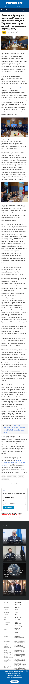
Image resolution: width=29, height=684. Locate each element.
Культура (6, 624)
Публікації (18, 604)
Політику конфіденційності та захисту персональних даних (14, 677)
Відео (16, 612)
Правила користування (7, 647)
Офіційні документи (18, 629)
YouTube (18, 514)
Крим (3, 476)
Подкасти (18, 602)
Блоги (16, 614)
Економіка (6, 612)
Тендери (6, 650)
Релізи (16, 632)
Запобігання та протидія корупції (8, 653)
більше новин (14, 517)
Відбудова (6, 607)
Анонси (23, 6)
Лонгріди (17, 619)
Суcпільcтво (7, 622)
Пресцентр (17, 6)
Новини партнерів (18, 623)
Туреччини (23, 88)
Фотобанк (10, 6)
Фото (16, 609)
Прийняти (14, 681)
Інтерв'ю (17, 607)
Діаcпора (6, 627)
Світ (5, 617)
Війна (5, 604)
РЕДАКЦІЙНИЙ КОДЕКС (8, 667)
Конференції (18, 626)
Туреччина (21, 476)
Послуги (5, 6)
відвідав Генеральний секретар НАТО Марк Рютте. (13, 462)
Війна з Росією (5, 479)
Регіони (5, 619)
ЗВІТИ (5, 664)
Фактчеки (6, 614)
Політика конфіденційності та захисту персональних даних (8, 659)
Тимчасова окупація (11, 476)
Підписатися (8, 507)
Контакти (6, 639)
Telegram (4, 514)
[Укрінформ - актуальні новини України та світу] (14, 3)
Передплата (7, 641)
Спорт (5, 629)
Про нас (6, 636)
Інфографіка (18, 617)
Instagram (11, 514)
